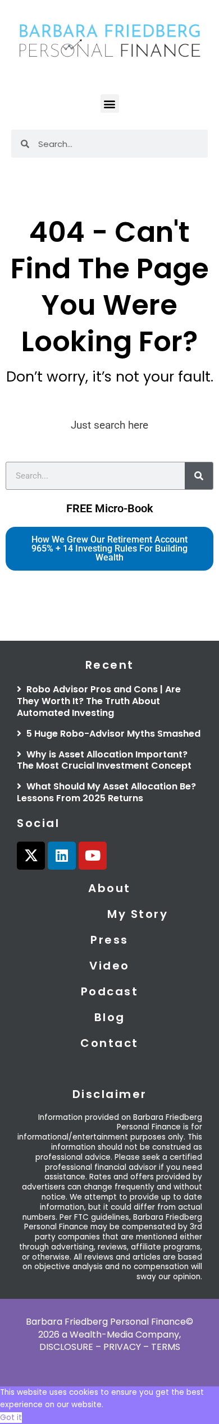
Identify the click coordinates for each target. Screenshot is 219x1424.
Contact (109, 1043)
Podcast (110, 991)
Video (109, 965)
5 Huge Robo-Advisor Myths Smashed (112, 733)
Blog (109, 1017)
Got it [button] (11, 1417)
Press (109, 940)
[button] (110, 103)
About (109, 888)
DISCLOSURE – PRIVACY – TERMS (109, 1346)
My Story (137, 914)
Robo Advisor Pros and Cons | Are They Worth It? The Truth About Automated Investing (99, 701)
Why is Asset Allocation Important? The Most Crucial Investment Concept (104, 760)
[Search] (199, 475)
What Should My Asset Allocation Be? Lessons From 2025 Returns (106, 792)
